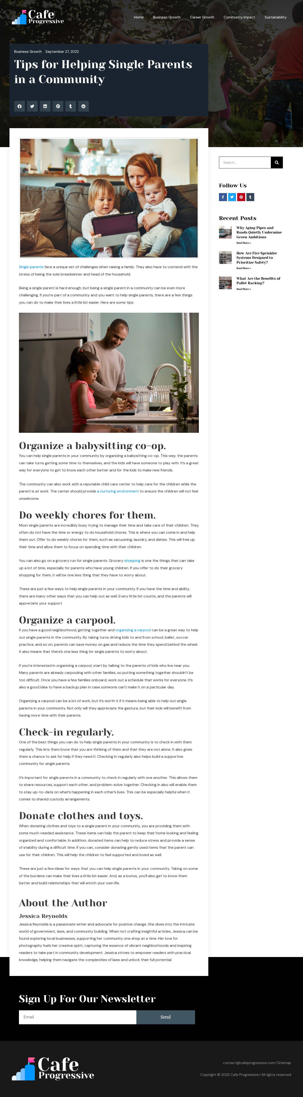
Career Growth (202, 17)
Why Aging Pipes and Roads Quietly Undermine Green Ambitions (259, 232)
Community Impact (239, 17)
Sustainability (275, 17)
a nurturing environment (118, 491)
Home (139, 17)
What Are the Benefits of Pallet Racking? (258, 280)
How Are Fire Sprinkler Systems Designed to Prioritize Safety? (256, 258)
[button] (19, 106)
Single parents (31, 266)
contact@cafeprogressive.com (249, 1063)
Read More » (243, 242)
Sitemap (284, 1063)
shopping (132, 560)
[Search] (277, 162)
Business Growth (167, 17)
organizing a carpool (133, 630)
